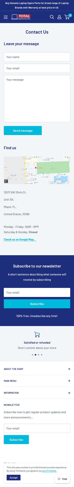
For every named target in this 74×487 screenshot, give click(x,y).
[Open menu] (6, 17)
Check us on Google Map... (20, 239)
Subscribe (37, 303)
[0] (67, 17)
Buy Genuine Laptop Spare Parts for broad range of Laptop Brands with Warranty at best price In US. (37, 5)
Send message (23, 130)
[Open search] (52, 17)
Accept (13, 477)
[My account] (59, 17)
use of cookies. (49, 470)
